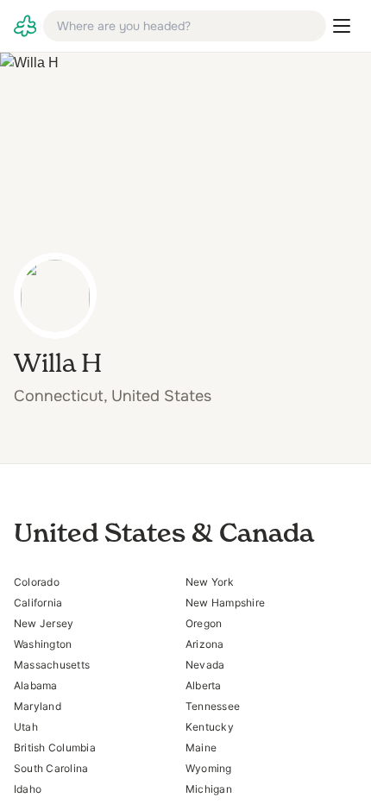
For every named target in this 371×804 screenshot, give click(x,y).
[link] (25, 26)
